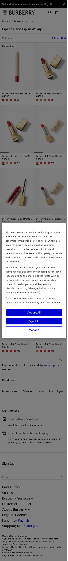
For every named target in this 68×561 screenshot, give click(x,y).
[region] (34, 280)
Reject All (34, 321)
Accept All (34, 312)
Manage (34, 330)
